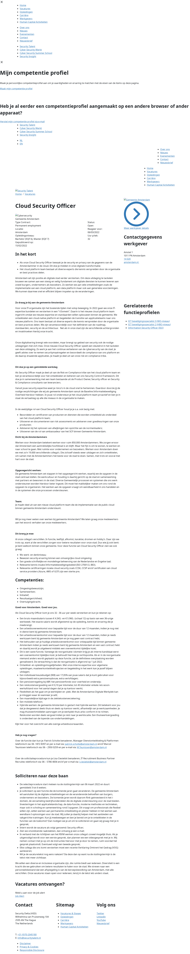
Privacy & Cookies (29, 946)
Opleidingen (26, 11)
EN (21, 143)
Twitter (100, 913)
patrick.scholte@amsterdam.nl (81, 744)
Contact (24, 37)
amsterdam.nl (131, 262)
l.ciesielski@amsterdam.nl (92, 761)
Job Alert (19, 896)
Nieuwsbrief (26, 40)
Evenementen (27, 34)
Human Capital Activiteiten (34, 21)
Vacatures (25, 8)
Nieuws (24, 30)
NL (21, 140)
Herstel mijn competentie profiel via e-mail (22, 121)
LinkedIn (101, 916)
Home (23, 5)
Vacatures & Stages (71, 913)
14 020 (127, 258)
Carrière (24, 15)
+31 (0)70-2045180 (27, 934)
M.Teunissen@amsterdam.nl (92, 747)
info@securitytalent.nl (29, 937)
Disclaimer (25, 943)
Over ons (24, 27)
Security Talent (27, 46)
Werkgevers (26, 18)
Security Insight (28, 56)
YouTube (101, 920)
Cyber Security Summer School (36, 53)
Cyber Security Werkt (31, 49)
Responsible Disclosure (32, 950)
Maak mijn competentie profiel (16, 88)
